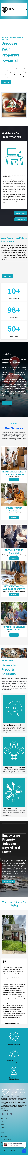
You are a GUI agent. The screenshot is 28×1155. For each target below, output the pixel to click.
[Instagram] (7, 1114)
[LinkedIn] (11, 1114)
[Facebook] (3, 1114)
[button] (26, 9)
